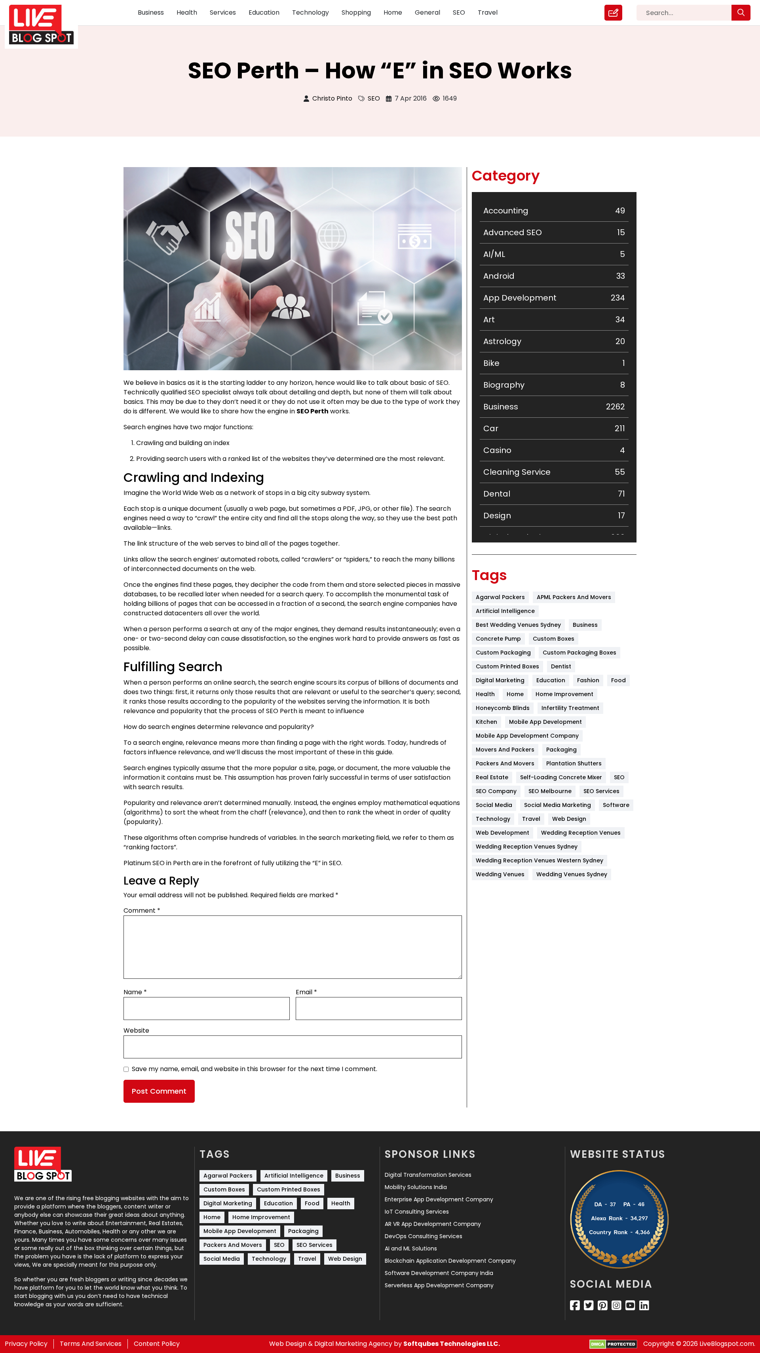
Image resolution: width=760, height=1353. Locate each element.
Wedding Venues (500, 874)
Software (616, 805)
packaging (561, 750)
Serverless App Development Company (439, 1285)
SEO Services (601, 791)
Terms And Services (91, 1343)
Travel (488, 12)
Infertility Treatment (570, 708)
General (427, 12)
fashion (588, 680)
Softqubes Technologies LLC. (451, 1343)
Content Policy (157, 1343)
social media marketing (557, 805)
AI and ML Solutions (411, 1248)
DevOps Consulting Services (423, 1236)
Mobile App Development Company (527, 736)
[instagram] (616, 1305)
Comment (142, 910)
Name (135, 992)
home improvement (564, 694)
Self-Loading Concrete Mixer (561, 777)
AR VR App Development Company (433, 1224)
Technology (310, 12)
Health (187, 12)
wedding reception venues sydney (527, 847)
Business (151, 12)
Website (136, 1030)
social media (494, 805)
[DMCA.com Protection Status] (613, 1344)
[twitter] (589, 1305)
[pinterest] (603, 1305)
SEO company (496, 791)
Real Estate (492, 777)
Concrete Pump (498, 639)
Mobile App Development (545, 722)
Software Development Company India (439, 1273)
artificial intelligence (505, 611)
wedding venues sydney (571, 874)
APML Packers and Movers (574, 597)
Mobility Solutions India (416, 1187)
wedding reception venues (581, 833)
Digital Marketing (500, 680)
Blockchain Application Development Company (450, 1261)
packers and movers (505, 763)
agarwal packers (500, 597)
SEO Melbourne (550, 791)
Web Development (502, 833)
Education (264, 12)
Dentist (561, 666)
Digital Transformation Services (428, 1175)
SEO (459, 12)
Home (393, 12)
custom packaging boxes (579, 653)
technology (493, 819)
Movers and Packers (505, 750)
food (618, 680)
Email (306, 992)
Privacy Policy (26, 1343)
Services (223, 12)
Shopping (356, 12)
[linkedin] (644, 1305)
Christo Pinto (332, 98)
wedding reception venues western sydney (539, 860)
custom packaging (503, 653)
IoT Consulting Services (417, 1212)
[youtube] (630, 1305)
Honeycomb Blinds (503, 708)
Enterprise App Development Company (439, 1199)
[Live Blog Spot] (46, 25)
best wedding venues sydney (518, 625)
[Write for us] (613, 13)
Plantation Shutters (574, 763)
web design (569, 819)
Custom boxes (553, 639)
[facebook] (575, 1305)
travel (531, 819)
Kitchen (486, 722)
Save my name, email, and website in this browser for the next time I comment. (254, 1068)
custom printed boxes (507, 666)
